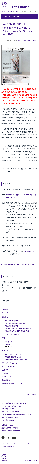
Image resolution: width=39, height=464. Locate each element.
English (28, 7)
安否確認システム (7, 425)
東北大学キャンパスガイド (9, 420)
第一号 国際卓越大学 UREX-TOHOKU (13, 403)
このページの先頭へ (32, 395)
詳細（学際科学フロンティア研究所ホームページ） (19, 265)
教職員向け (6, 380)
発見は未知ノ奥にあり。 (8, 409)
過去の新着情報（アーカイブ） (12, 384)
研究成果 (7, 344)
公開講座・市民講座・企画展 (13, 357)
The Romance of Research (11, 406)
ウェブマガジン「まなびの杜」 (10, 412)
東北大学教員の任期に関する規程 (15, 323)
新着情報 (5, 310)
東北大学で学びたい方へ (10, 363)
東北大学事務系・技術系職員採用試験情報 (17, 331)
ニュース (5, 313)
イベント (20, 40)
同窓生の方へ (7, 373)
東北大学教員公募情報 (12, 321)
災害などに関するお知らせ (9, 428)
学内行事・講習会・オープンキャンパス (16, 359)
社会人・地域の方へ (9, 367)
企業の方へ (6, 370)
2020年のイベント (13, 11)
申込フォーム (29, 251)
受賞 (3, 338)
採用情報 (5, 317)
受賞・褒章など (9, 342)
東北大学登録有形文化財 (9, 417)
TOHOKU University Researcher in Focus (16, 414)
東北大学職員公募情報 (12, 326)
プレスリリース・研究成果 (10, 335)
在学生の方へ (7, 377)
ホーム (4, 11)
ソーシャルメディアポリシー (8, 446)
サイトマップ (4, 444)
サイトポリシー (14, 444)
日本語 (23, 7)
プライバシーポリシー (26, 444)
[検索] (35, 6)
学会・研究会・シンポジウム (30, 40)
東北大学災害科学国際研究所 (11, 431)
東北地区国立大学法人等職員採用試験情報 (18, 328)
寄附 (15, 7)
